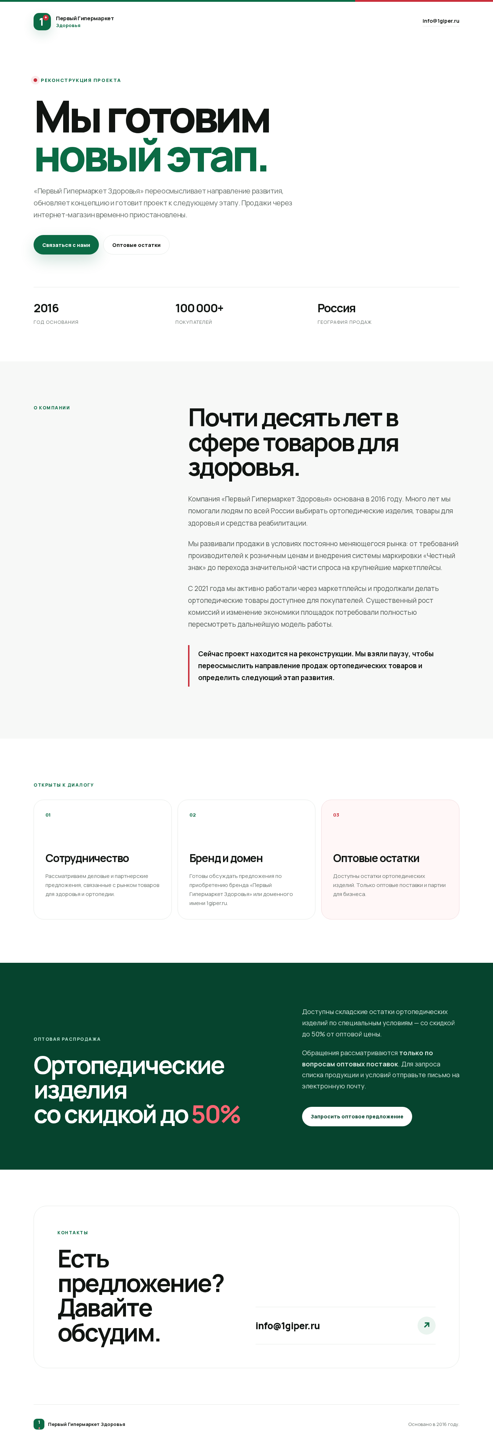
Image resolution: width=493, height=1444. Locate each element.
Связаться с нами (66, 245)
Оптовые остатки (136, 245)
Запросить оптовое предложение (357, 1116)
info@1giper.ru (441, 20)
